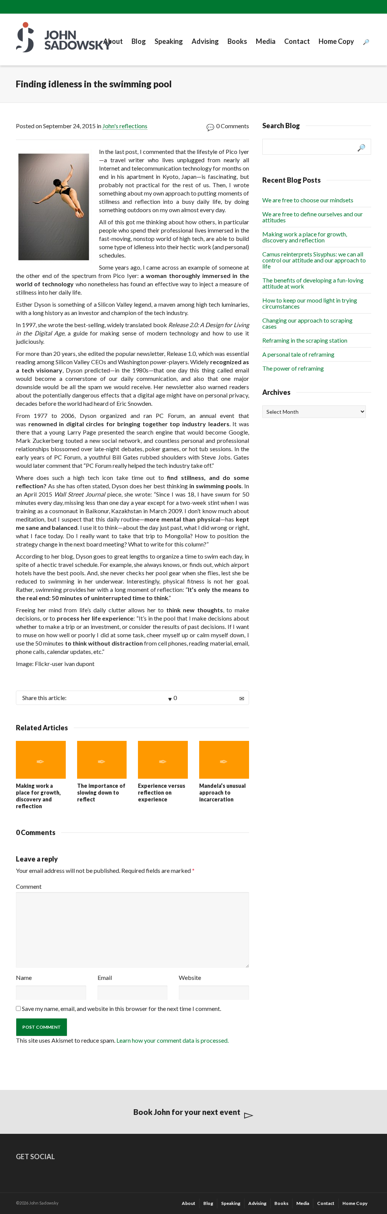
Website (190, 977)
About (113, 41)
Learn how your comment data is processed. (172, 1040)
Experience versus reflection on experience (161, 792)
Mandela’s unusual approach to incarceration (222, 792)
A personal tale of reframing (298, 354)
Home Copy (336, 41)
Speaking (169, 41)
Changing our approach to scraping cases (307, 323)
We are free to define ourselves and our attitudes (312, 217)
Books (237, 41)
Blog (139, 41)
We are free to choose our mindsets (307, 199)
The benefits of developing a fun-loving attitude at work (313, 283)
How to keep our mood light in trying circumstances (309, 303)
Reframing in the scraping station (304, 340)
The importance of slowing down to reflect (101, 792)
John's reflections (124, 125)
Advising (205, 41)
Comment (29, 886)
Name (24, 977)
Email (105, 977)
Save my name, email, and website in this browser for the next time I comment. (121, 1008)
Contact (297, 41)
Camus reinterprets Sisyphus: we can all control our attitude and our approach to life (314, 260)
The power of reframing (293, 368)
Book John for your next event (186, 1111)
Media (266, 41)
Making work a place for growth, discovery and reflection (38, 795)
